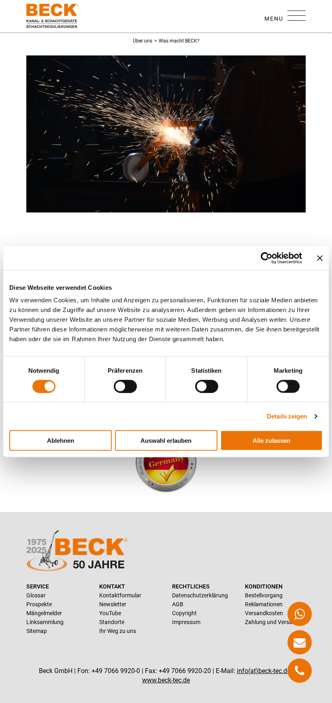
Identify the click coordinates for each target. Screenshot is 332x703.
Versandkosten (264, 613)
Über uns (142, 41)
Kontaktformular (120, 595)
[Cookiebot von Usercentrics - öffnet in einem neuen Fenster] (266, 258)
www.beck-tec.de (166, 680)
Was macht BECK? (179, 41)
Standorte (111, 622)
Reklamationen (264, 604)
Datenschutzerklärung (200, 595)
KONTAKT (112, 586)
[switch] (125, 386)
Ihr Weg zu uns (117, 631)
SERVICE (37, 586)
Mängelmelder (44, 613)
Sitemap (36, 631)
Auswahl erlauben (166, 440)
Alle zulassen (271, 440)
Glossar (36, 595)
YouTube (110, 613)
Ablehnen (60, 440)
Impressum (186, 622)
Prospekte (39, 604)
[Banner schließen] (320, 258)
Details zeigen (287, 415)
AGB (177, 604)
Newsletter (112, 604)
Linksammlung (45, 622)
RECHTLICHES (191, 586)
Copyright (184, 613)
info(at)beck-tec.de (263, 671)
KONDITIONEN (264, 586)
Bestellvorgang (264, 595)
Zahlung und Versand (272, 622)
